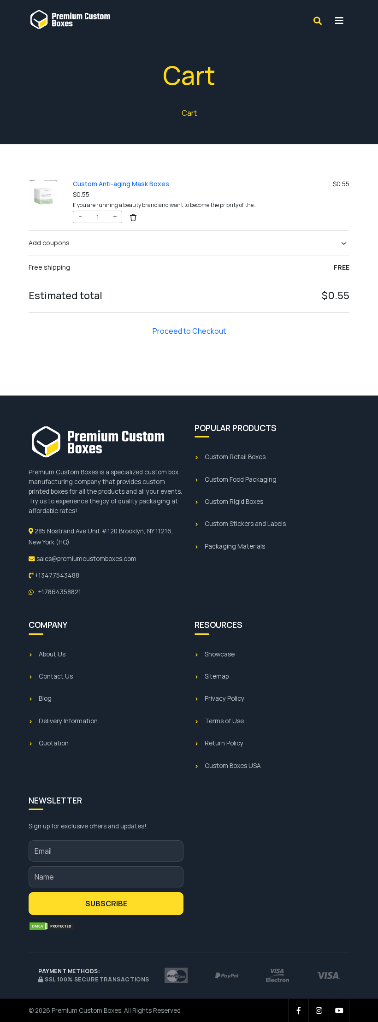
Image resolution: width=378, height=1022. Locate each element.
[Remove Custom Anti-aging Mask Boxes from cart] (133, 217)
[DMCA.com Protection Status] (52, 926)
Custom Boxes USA (233, 766)
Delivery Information (68, 721)
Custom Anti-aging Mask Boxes (121, 183)
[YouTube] (339, 1010)
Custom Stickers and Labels (245, 524)
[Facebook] (299, 1010)
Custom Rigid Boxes (234, 501)
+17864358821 (58, 592)
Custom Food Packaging (241, 479)
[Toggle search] (317, 21)
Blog (45, 698)
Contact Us (56, 676)
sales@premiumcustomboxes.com (85, 559)
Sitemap (217, 676)
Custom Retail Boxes (235, 457)
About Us (52, 654)
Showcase (220, 654)
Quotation (54, 743)
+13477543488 (56, 575)
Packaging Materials (235, 546)
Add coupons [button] (49, 242)
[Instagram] (319, 1010)
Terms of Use (224, 721)
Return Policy (224, 743)
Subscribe (106, 903)
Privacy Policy (224, 698)
